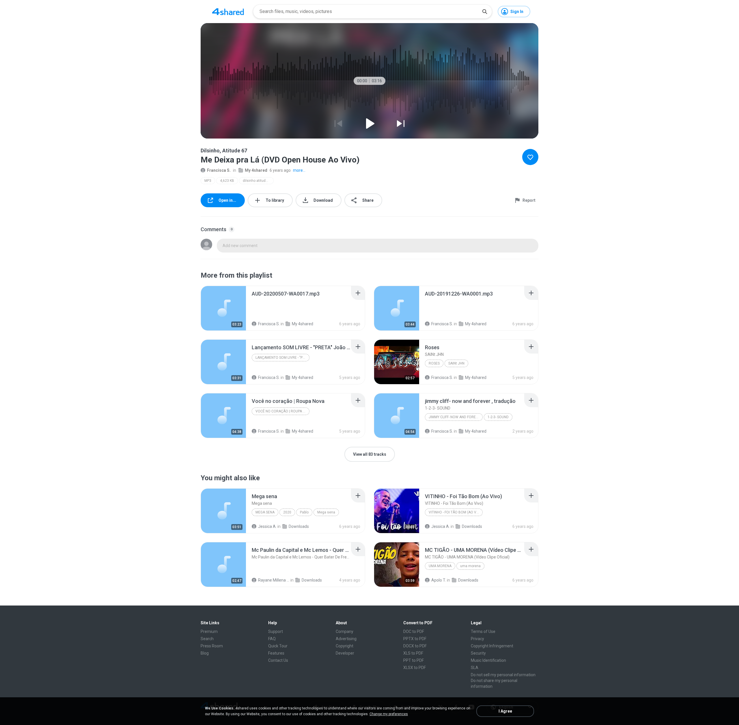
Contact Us (278, 660)
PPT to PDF (413, 660)
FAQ (272, 638)
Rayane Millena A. (274, 580)
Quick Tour (278, 646)
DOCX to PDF (415, 646)
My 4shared (256, 170)
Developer (345, 653)
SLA (474, 667)
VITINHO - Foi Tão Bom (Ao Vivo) (456, 512)
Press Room (212, 646)
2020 (287, 512)
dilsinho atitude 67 (258, 181)
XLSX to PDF (414, 667)
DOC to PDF (413, 631)
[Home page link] (228, 11)
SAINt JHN (456, 363)
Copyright (344, 646)
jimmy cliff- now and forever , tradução (456, 417)
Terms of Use (483, 631)
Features (276, 653)
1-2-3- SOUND (498, 417)
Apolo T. (438, 580)
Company (344, 631)
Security (478, 653)
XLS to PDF (413, 653)
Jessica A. (267, 526)
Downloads (299, 526)
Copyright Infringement (492, 646)
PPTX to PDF (414, 638)
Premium (209, 631)
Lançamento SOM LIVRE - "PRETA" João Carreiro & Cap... (282, 358)
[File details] (223, 308)
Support (275, 631)
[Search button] (485, 11)
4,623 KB (227, 181)
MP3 (207, 181)
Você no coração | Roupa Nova (282, 411)
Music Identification (488, 660)
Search (207, 638)
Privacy (477, 638)
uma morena (440, 566)
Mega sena (326, 512)
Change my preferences (389, 714)
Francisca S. (219, 170)
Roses (434, 363)
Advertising (346, 638)
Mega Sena (265, 512)
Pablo (304, 512)
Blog (205, 653)
